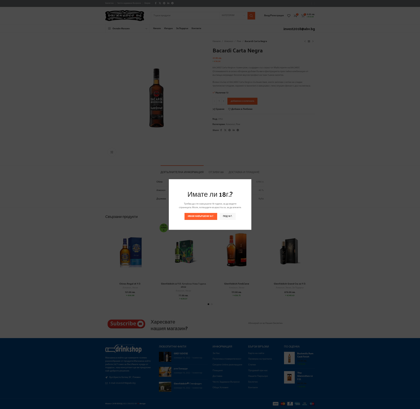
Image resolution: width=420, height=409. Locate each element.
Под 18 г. (227, 216)
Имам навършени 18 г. (201, 216)
